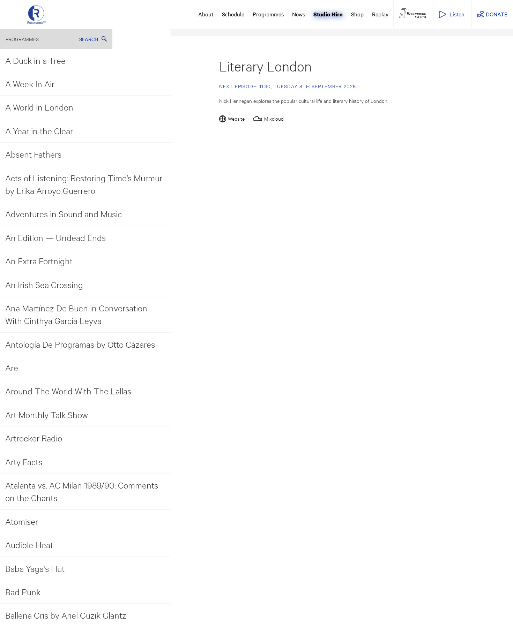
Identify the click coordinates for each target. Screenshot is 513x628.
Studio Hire (328, 14)
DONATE (496, 14)
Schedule (233, 14)
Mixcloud (274, 118)
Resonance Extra (412, 13)
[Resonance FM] (36, 14)
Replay (380, 14)
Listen (456, 14)
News (298, 14)
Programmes (268, 14)
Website (236, 118)
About (206, 14)
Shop (357, 14)
